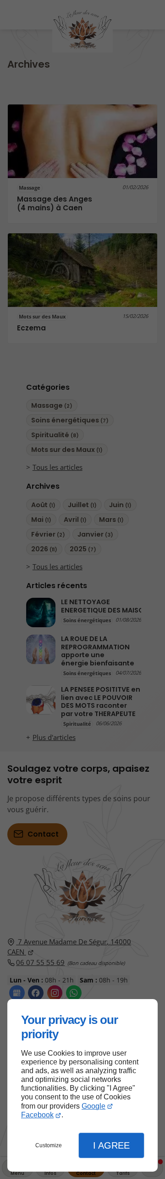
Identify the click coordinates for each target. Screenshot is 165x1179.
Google (93, 1106)
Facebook (37, 1115)
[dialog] (82, 1085)
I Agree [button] (111, 1145)
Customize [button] (48, 1145)
